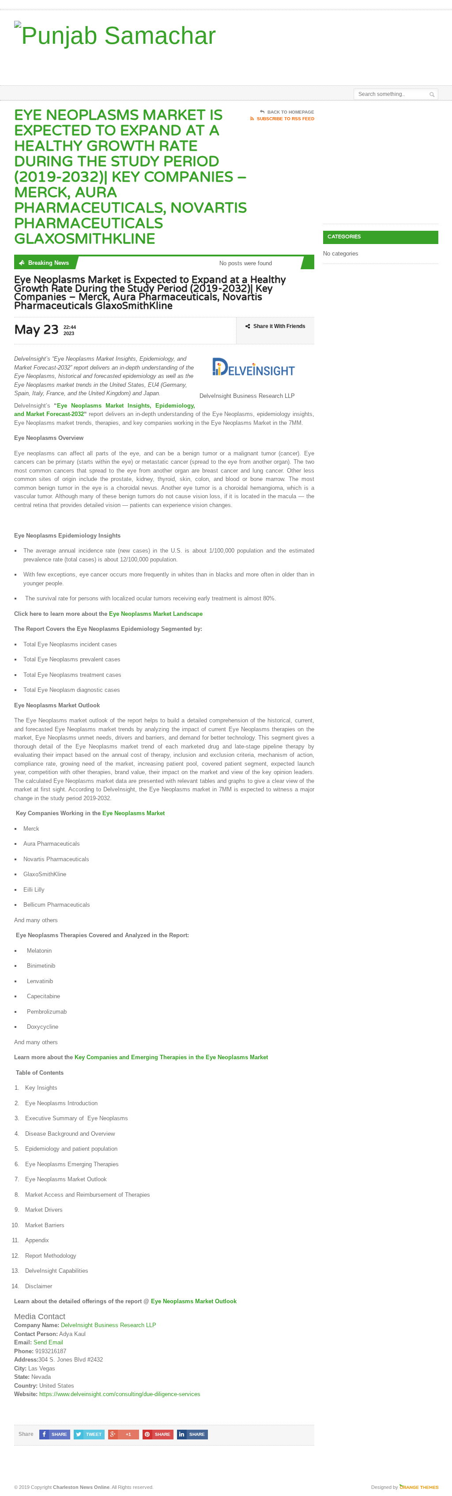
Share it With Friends (279, 326)
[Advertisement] (244, 63)
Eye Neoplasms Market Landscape (155, 614)
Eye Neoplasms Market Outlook (194, 1301)
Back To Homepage (290, 112)
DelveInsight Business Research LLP (108, 1325)
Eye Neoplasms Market (133, 813)
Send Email (48, 1342)
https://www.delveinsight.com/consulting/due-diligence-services (119, 1394)
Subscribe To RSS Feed (285, 118)
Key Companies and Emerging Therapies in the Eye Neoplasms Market (171, 1057)
